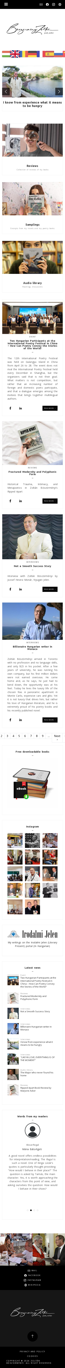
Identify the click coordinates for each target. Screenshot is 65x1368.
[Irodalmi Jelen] (32, 933)
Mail (41, 4)
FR (41, 54)
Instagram (53, 4)
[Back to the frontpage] (32, 29)
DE (32, 54)
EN (15, 54)
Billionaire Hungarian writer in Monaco (36, 1028)
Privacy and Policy (32, 1351)
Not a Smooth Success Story (35, 1011)
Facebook (47, 4)
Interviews (32, 562)
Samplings (32, 224)
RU (58, 54)
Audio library (32, 283)
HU (6, 54)
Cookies (32, 1356)
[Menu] (6, 5)
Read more (49, 408)
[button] (6, 91)
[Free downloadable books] (32, 783)
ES (49, 54)
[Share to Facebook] (10, 408)
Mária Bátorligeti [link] (32, 1149)
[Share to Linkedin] (20, 408)
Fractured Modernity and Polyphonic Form (33, 998)
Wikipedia (60, 4)
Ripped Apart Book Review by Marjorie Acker (35, 1089)
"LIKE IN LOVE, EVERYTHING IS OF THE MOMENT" (37, 1059)
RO (23, 54)
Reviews (32, 165)
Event (32, 337)
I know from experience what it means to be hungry (32, 104)
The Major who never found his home (36, 1074)
